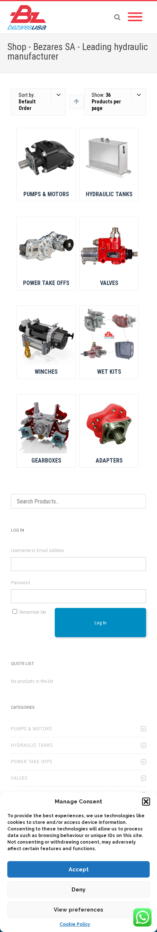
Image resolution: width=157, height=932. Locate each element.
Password (20, 582)
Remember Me (32, 612)
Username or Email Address (37, 550)
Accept (79, 869)
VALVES (19, 778)
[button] (146, 801)
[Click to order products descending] (76, 101)
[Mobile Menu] (135, 17)
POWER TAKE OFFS (31, 761)
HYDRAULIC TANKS (32, 745)
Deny (78, 889)
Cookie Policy (75, 924)
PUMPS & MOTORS (31, 728)
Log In (101, 622)
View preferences (78, 909)
